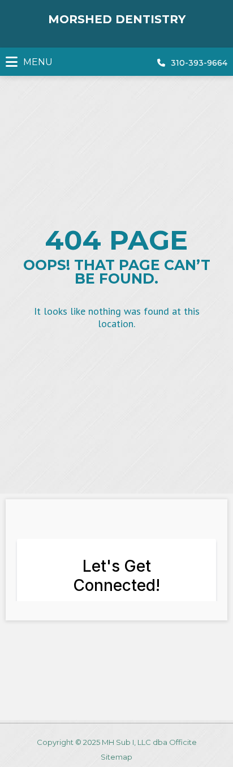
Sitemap (116, 756)
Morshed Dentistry (116, 19)
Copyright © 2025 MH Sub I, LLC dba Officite (117, 742)
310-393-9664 (199, 63)
